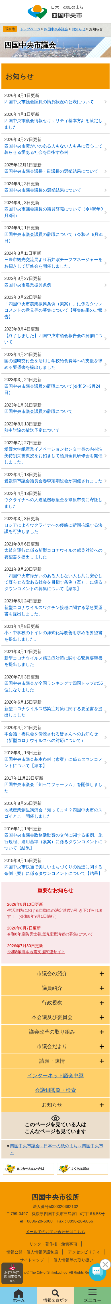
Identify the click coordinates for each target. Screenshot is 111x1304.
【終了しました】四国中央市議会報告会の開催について (53, 339)
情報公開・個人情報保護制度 (32, 1252)
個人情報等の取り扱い (73, 1260)
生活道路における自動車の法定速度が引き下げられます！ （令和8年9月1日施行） (55, 913)
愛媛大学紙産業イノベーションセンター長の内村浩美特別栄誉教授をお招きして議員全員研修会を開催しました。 (53, 455)
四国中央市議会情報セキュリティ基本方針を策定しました (53, 124)
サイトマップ (32, 1260)
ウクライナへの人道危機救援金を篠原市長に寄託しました (53, 503)
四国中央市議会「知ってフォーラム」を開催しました (53, 787)
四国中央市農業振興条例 (27, 284)
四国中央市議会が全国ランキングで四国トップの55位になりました (53, 686)
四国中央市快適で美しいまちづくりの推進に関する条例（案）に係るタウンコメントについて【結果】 (53, 870)
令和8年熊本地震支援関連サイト (36, 951)
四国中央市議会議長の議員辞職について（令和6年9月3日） (53, 212)
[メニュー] (92, 1295)
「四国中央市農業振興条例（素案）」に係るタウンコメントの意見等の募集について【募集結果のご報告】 (53, 310)
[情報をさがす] (55, 1295)
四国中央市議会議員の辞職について (38, 411)
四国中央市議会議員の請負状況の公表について (49, 101)
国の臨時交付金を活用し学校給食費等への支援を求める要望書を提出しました (53, 364)
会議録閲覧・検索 (55, 1090)
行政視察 (52, 1003)
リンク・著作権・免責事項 (53, 1244)
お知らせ (79, 29)
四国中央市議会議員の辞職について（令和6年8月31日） (53, 237)
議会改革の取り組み (52, 1032)
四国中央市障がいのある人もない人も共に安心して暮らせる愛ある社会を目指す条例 (53, 149)
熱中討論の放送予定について (32, 430)
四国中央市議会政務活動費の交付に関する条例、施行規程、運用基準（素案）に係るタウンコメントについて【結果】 (53, 841)
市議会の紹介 (52, 973)
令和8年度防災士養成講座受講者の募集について (50, 934)
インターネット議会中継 (55, 1075)
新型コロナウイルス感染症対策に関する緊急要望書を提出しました (53, 661)
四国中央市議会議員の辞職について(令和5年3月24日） (52, 389)
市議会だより (52, 1046)
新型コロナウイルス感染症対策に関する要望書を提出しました (53, 712)
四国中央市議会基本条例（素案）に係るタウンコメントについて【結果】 (53, 762)
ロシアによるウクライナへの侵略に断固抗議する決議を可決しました (53, 528)
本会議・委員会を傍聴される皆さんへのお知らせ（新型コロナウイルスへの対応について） (51, 737)
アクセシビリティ (84, 1252)
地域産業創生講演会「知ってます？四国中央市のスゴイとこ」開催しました (53, 813)
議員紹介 (52, 988)
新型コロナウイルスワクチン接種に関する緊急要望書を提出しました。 (53, 610)
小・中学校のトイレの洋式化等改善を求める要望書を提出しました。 (53, 636)
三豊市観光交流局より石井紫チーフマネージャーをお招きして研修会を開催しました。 (53, 262)
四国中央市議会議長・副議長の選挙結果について (51, 171)
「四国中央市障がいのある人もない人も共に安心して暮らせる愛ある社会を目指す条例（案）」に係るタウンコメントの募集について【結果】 (53, 582)
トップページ (30, 29)
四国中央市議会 (56, 29)
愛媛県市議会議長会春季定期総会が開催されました (53, 480)
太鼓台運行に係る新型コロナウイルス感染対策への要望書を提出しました (53, 553)
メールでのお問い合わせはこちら (55, 1231)
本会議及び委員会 (52, 1017)
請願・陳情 (52, 1061)
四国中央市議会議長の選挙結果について (42, 190)
